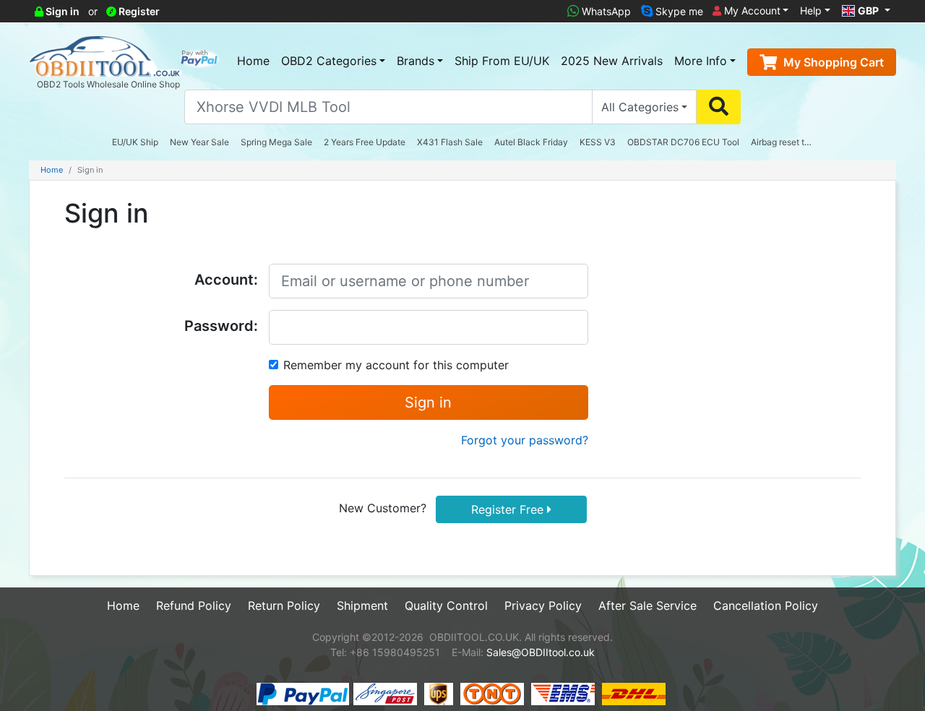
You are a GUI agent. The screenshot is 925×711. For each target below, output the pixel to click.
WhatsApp (605, 11)
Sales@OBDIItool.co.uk (540, 652)
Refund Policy (193, 605)
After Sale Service (647, 605)
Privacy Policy (543, 605)
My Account (750, 10)
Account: (226, 279)
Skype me (678, 11)
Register (138, 11)
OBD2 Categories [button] (329, 60)
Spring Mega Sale (276, 142)
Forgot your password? (524, 440)
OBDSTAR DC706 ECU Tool (683, 142)
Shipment (362, 605)
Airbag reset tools (786, 142)
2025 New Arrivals (612, 60)
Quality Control (446, 605)
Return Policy (284, 605)
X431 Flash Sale (450, 142)
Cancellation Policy (765, 605)
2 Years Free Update (364, 142)
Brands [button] (415, 60)
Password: (221, 326)
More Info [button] (700, 60)
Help (811, 10)
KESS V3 (598, 142)
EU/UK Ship (135, 142)
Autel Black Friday (531, 142)
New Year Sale (199, 142)
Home (253, 60)
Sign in (61, 11)
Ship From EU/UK (502, 60)
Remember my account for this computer (396, 365)
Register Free (509, 509)
